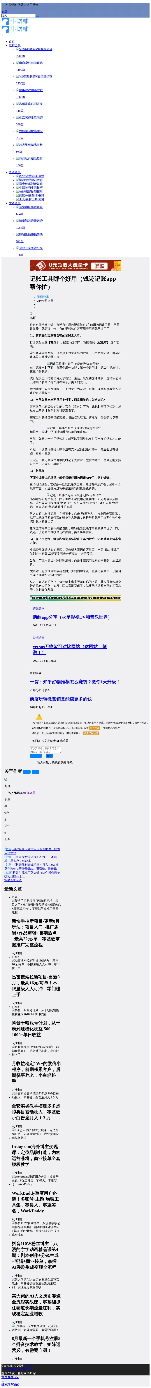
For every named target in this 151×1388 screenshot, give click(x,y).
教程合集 (15, 45)
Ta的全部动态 (13, 880)
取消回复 (36, 755)
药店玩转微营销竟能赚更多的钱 (61, 699)
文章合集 (15, 203)
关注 (26, 771)
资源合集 (15, 172)
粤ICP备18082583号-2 (18, 1369)
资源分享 (43, 296)
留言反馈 (94, 728)
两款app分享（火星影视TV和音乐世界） (72, 617)
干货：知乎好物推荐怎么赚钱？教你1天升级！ (75, 681)
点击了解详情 (91, 733)
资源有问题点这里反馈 (23, 4)
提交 (49, 755)
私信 (35, 771)
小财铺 (27, 1365)
